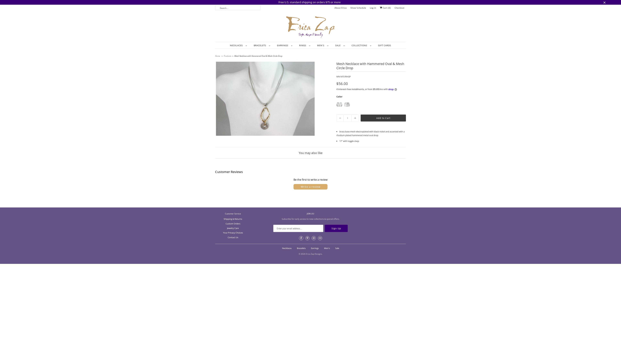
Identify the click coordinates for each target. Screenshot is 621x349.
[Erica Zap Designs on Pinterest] (307, 238)
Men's (321, 45)
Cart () (386, 7)
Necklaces (237, 45)
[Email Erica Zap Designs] (320, 238)
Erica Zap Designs (314, 254)
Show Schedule (358, 7)
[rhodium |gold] (339, 105)
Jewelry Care (233, 228)
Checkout (399, 7)
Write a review (310, 187)
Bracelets (260, 45)
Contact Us (233, 237)
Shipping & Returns (233, 218)
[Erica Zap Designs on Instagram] (314, 238)
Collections (360, 45)
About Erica (341, 7)
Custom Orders (233, 223)
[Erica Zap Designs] (310, 27)
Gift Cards (384, 45)
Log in (373, 7)
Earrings (283, 45)
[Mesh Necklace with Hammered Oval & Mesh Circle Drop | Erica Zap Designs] (265, 99)
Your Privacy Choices (233, 232)
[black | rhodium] (347, 105)
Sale (338, 45)
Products (228, 56)
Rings (303, 45)
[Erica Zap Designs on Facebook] (301, 238)
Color (339, 96)
